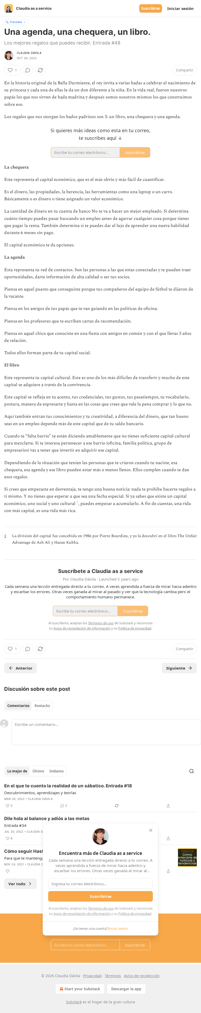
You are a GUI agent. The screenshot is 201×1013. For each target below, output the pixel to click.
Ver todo (16, 883)
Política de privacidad (134, 913)
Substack (74, 1001)
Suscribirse (150, 8)
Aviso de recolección (142, 975)
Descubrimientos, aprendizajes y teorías (40, 792)
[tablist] (28, 705)
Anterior (24, 668)
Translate (16, 22)
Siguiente (175, 668)
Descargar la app (126, 988)
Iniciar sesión (180, 8)
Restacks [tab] (42, 705)
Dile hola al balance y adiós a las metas (47, 818)
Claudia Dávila (29, 53)
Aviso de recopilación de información (81, 913)
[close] (151, 830)
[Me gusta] (7, 871)
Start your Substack (82, 988)
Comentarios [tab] (18, 705)
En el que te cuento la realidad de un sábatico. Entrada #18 (68, 785)
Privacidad (92, 975)
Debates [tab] (56, 771)
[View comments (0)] (28, 70)
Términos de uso (101, 908)
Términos (113, 975)
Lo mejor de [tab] (17, 771)
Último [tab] (38, 771)
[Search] (191, 771)
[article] (100, 796)
